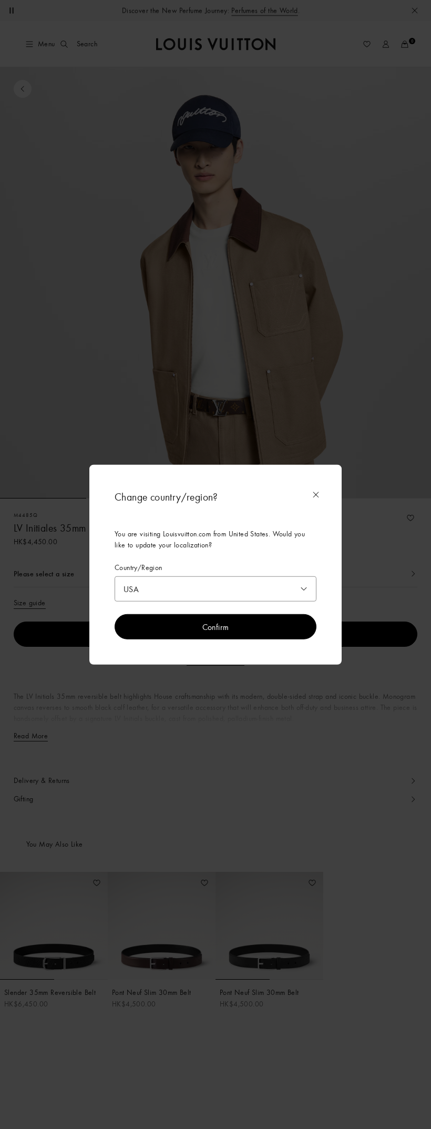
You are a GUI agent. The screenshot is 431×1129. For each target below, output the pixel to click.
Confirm (215, 627)
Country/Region (138, 567)
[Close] (316, 494)
